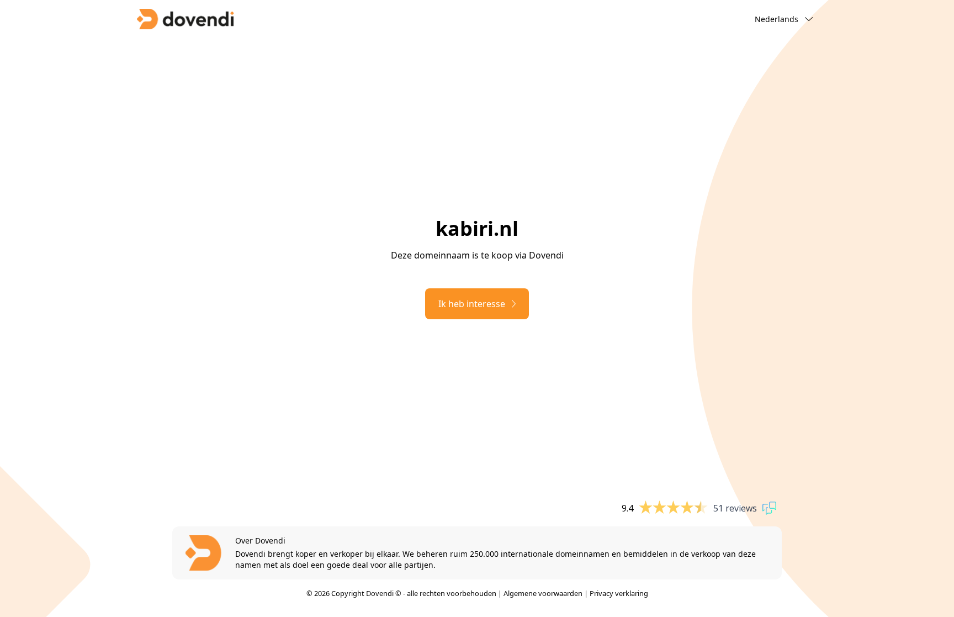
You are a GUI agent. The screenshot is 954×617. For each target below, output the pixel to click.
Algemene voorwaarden (543, 593)
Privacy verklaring (619, 593)
